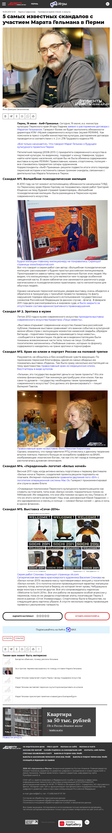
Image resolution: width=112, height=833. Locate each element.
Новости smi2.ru (12, 737)
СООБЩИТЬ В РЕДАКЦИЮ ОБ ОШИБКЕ (39, 760)
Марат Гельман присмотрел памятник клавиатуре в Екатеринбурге (45, 696)
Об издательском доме (34, 747)
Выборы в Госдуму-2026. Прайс (68, 753)
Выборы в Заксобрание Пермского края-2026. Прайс (47, 757)
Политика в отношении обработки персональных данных (49, 800)
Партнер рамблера (48, 822)
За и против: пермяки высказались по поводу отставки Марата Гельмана (48, 668)
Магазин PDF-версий (32, 750)
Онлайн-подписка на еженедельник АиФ (63, 750)
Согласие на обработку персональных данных (44, 798)
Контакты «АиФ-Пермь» (94, 750)
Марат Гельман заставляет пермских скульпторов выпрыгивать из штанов (49, 687)
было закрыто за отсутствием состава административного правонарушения (58, 305)
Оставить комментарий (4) (87, 616)
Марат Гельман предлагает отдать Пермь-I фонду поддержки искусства (48, 678)
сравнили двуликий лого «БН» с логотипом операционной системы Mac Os (58, 479)
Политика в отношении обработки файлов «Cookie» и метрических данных (57, 802)
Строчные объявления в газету (37, 753)
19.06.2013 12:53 (9, 12)
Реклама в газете (87, 747)
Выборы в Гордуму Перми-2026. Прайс (90, 757)
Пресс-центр (52, 747)
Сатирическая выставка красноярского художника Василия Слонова (59, 577)
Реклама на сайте (69, 747)
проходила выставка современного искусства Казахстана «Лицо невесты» (60, 318)
